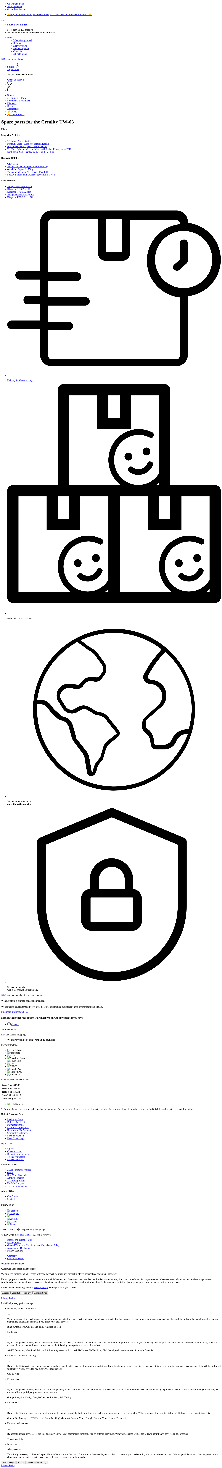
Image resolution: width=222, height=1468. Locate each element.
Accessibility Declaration (19, 1248)
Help (9, 37)
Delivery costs (20, 45)
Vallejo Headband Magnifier (20, 194)
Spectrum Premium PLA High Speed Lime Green (31, 174)
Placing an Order (15, 1119)
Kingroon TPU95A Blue (19, 192)
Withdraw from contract (12, 1263)
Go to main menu (15, 3)
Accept (5, 1293)
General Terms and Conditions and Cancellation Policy (33, 1245)
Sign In (10, 1148)
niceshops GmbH (23, 1234)
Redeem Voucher (15, 1159)
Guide (10, 1172)
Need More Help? (15, 1138)
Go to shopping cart (16, 9)
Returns (17, 43)
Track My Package (16, 1156)
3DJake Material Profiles (19, 1169)
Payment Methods (15, 1125)
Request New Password (18, 1154)
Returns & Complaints (18, 1127)
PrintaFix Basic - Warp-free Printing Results (28, 143)
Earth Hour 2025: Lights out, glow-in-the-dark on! (31, 152)
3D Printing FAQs (16, 1180)
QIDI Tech (12, 164)
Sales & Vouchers (15, 1135)
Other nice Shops (15, 1258)
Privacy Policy (14, 1242)
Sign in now (13, 69)
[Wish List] (9, 84)
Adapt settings (40, 1293)
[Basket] (114, 89)
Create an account (15, 79)
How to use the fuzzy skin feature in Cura (27, 146)
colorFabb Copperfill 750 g (20, 169)
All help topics (20, 54)
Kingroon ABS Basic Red (19, 189)
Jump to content (14, 6)
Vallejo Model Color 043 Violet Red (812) (27, 166)
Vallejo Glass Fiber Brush (19, 186)
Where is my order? (22, 40)
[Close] (2, 20)
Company (12, 1256)
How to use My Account (19, 1130)
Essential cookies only (21, 1293)
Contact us (18, 51)
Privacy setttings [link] (15, 1250)
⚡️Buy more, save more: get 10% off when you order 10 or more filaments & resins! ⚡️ (49, 14)
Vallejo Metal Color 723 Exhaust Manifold (27, 172)
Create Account (14, 1151)
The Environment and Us (19, 1186)
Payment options (21, 48)
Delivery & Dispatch (17, 1122)
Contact (11, 1199)
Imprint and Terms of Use (19, 1240)
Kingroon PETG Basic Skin (20, 197)
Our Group (12, 1196)
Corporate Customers (17, 1133)
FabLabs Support (15, 1183)
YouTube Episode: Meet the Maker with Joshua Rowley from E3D (39, 149)
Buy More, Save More (18, 1175)
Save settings (8, 1462)
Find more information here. (14, 1012)
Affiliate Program (15, 1178)
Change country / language (32, 1229)
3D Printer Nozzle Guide (19, 141)
